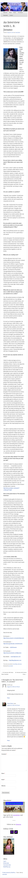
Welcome (5, 12)
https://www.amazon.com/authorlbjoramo (13, 638)
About (10, 12)
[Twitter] (16, 832)
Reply (8, 697)
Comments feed (7, 865)
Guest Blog (15, 664)
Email (3, 779)
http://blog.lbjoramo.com (15, 660)
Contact (11, 15)
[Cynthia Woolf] (14, 6)
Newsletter (5, 15)
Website (3, 785)
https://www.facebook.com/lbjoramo (12, 653)
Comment (4, 754)
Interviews (20, 664)
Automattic (4, 874)
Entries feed (6, 863)
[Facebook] (12, 832)
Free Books (20, 12)
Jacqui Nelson (10, 703)
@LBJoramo (13, 647)
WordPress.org (6, 866)
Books (14, 12)
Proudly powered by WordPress (9, 872)
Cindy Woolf (17, 32)
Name (3, 773)
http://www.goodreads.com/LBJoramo (12, 643)
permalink (11, 665)
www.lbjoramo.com (16, 656)
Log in (4, 861)
